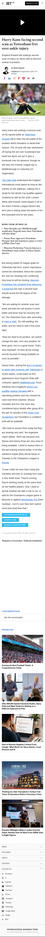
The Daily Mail (9, 180)
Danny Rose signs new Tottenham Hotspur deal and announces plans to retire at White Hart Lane (22, 241)
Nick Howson (19, 68)
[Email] (28, 78)
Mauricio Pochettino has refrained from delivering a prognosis (22, 284)
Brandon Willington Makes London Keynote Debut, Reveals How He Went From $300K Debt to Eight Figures (22, 832)
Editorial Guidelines (33, 541)
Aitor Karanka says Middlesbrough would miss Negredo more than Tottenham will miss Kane (22, 231)
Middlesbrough (27, 382)
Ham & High (10, 321)
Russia (5, 462)
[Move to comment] (33, 78)
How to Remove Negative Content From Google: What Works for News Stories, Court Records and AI (21, 747)
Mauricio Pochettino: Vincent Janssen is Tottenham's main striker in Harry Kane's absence (21, 251)
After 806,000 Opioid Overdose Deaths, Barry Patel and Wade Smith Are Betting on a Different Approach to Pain (21, 706)
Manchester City (29, 499)
